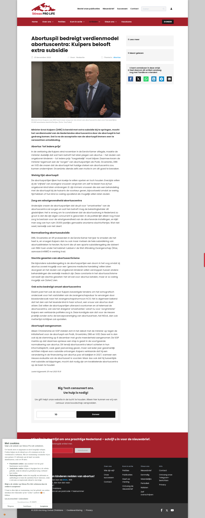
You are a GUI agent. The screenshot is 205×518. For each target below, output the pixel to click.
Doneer (168, 21)
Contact (134, 8)
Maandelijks (146, 479)
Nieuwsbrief (108, 8)
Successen (122, 8)
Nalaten (144, 487)
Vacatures (126, 21)
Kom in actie (76, 21)
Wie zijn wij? (109, 470)
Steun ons (109, 21)
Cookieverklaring (74, 510)
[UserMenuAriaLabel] (171, 8)
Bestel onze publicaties (88, 8)
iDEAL (65, 479)
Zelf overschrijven (147, 493)
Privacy (162, 484)
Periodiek (145, 483)
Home (35, 21)
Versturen (83, 450)
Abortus (117, 57)
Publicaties (127, 474)
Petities (61, 21)
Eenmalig (145, 474)
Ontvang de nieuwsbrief (127, 487)
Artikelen (93, 21)
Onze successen (109, 476)
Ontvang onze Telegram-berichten (165, 477)
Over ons (46, 21)
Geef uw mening (126, 480)
